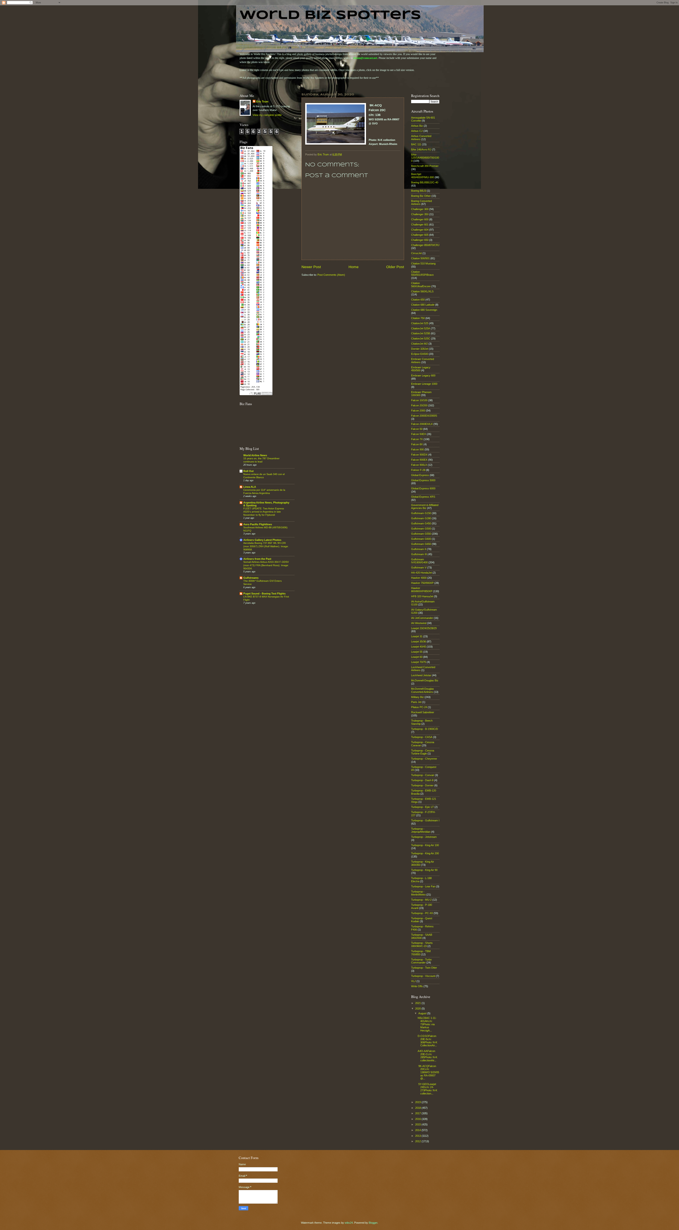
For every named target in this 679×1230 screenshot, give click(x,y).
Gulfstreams (251, 577)
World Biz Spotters (330, 16)
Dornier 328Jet (419, 348)
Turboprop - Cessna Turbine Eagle (422, 752)
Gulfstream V (418, 567)
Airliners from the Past (257, 558)
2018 (418, 1107)
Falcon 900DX (419, 454)
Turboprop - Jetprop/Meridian (420, 830)
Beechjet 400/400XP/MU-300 (422, 176)
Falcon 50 (416, 429)
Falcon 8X (417, 444)
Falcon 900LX (419, 465)
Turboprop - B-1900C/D (424, 729)
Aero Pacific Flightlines (257, 524)
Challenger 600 (419, 219)
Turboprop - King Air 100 (425, 845)
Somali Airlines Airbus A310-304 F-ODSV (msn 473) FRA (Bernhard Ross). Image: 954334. (266, 565)
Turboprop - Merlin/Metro (418, 893)
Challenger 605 (419, 234)
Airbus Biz (417, 125)
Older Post (395, 267)
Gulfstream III (419, 554)
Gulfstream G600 (421, 538)
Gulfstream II (418, 549)
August (422, 1013)
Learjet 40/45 (418, 646)
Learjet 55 (416, 651)
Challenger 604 (419, 229)
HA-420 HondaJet (421, 572)
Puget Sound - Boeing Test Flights (264, 593)
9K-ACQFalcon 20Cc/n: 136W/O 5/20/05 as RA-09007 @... (428, 1072)
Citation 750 (418, 318)
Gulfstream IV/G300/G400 (419, 561)
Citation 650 (418, 299)
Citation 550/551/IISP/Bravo (422, 273)
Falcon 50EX (418, 434)
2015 (418, 1124)
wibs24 (349, 1222)
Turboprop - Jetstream (424, 837)
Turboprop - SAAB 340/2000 (421, 936)
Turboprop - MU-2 (421, 899)
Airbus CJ (417, 131)
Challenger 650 (419, 240)
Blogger (373, 1222)
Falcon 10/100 (419, 400)
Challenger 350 (419, 214)
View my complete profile (267, 115)
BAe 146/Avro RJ (421, 149)
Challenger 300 (419, 209)
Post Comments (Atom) (331, 274)
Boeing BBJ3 (418, 190)
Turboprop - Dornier (422, 785)
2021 (418, 1003)
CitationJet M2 (419, 343)
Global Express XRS (423, 496)
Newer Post (311, 267)
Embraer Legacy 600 (423, 375)
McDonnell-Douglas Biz (424, 680)
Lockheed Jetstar (421, 675)
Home (354, 267)
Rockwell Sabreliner (422, 712)
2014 (418, 1130)
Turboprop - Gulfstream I (425, 820)
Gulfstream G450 (421, 523)
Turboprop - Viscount (423, 976)
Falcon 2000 (418, 410)
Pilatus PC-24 (419, 707)
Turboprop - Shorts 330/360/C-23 (422, 945)
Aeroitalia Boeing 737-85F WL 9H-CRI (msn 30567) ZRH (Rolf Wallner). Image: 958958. (266, 546)
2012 (418, 1141)
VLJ (413, 981)
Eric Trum (262, 101)
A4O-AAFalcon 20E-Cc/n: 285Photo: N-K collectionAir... (427, 1056)
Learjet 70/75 (418, 662)
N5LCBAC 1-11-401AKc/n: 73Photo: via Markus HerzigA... (427, 1024)
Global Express (420, 475)
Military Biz (417, 697)
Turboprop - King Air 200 (425, 853)
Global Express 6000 (423, 488)
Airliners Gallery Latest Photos (262, 540)
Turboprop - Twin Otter (424, 967)
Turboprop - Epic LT (422, 807)
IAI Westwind (418, 623)
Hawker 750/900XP (422, 583)
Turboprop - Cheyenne (424, 758)
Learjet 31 (416, 636)
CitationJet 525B (420, 333)
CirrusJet (416, 253)
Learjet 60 (416, 657)
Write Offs (417, 986)
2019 (418, 1102)
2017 (418, 1113)
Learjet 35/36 (418, 641)
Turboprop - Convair (422, 775)
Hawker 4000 (418, 577)
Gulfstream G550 (421, 533)
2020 (418, 1008)
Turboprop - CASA (421, 737)
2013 (418, 1135)
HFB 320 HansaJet (422, 596)
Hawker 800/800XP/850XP (421, 590)
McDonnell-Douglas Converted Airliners (422, 690)
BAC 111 (416, 144)
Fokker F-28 (418, 470)
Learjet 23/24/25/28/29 (424, 628)
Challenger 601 (419, 224)
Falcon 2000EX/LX (422, 424)
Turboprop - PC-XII (422, 913)
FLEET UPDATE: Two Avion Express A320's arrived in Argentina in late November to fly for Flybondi (263, 511)
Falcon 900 (417, 449)
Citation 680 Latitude (422, 304)
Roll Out (248, 471)
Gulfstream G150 (421, 513)
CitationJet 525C (420, 338)
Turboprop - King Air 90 (424, 870)
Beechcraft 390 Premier (425, 166)
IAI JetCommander (422, 618)
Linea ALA (249, 486)
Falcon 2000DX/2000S (424, 415)
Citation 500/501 (420, 258)
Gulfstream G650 (421, 544)
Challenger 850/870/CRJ (425, 245)
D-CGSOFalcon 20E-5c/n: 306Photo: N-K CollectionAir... (427, 1041)
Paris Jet (416, 702)
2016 (418, 1119)
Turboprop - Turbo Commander (421, 961)
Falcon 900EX (419, 459)
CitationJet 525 (419, 323)
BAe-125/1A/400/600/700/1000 (425, 157)
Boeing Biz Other (421, 195)
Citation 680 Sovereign (424, 309)
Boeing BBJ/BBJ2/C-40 (424, 182)
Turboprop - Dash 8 (422, 780)
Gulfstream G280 (421, 518)
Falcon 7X (417, 439)
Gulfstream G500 (421, 528)
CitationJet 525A (420, 328)
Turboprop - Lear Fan (423, 886)
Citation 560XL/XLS (422, 291)
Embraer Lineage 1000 (424, 383)
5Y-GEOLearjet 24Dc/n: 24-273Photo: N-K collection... (427, 1089)
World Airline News (255, 455)
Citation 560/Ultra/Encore (421, 285)
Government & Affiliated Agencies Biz (424, 507)
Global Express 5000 (423, 480)
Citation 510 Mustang (423, 263)
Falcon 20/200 (419, 405)
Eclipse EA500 (419, 354)
